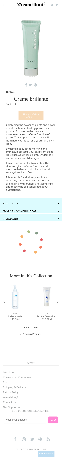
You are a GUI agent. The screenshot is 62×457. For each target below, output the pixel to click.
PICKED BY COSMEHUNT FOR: (20, 211)
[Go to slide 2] (30, 76)
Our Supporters (12, 407)
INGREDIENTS (11, 218)
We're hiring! (10, 397)
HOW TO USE (10, 203)
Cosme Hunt (40, 449)
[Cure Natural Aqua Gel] (15, 296)
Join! (53, 419)
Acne (35, 327)
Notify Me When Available (31, 115)
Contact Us (9, 402)
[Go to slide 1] (28, 77)
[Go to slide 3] (32, 76)
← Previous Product (30, 333)
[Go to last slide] (4, 301)
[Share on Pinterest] (35, 85)
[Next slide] (57, 301)
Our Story (8, 372)
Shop (6, 382)
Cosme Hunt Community (17, 377)
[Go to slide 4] (34, 76)
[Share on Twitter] (30, 85)
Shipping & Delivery (14, 387)
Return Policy (10, 392)
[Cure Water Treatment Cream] (47, 296)
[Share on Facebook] (26, 85)
